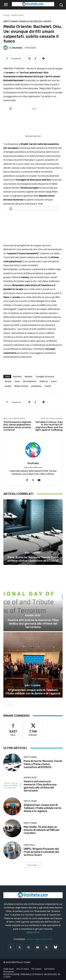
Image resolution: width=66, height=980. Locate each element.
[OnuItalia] (6, 47)
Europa (47, 21)
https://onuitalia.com (33, 467)
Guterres (44, 381)
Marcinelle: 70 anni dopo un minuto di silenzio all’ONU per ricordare (42, 830)
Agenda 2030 (32, 615)
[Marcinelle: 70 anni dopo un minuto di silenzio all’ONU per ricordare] (12, 828)
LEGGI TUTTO (33, 932)
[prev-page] (5, 704)
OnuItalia (17, 48)
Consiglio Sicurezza (30, 21)
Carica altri (32, 865)
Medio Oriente (21, 386)
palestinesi (36, 386)
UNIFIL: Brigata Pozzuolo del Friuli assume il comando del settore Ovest (41, 851)
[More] (43, 58)
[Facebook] (27, 479)
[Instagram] (28, 947)
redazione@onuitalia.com (39, 939)
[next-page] (11, 704)
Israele (8, 386)
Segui (33, 724)
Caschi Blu (29, 845)
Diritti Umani (18, 15)
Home (6, 15)
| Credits (26, 962)
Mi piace (13, 724)
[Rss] (46, 947)
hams (54, 381)
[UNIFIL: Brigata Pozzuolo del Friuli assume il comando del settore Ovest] (12, 850)
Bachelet (17, 376)
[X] (33, 479)
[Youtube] (39, 479)
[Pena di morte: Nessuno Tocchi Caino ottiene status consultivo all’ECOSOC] (33, 532)
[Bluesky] (55, 947)
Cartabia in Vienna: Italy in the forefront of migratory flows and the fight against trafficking (49, 426)
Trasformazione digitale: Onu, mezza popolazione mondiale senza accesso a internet (17, 426)
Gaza (17, 381)
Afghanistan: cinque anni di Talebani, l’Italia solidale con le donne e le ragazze (33, 691)
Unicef (48, 386)
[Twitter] (19, 947)
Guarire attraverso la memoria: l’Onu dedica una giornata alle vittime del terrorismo (33, 623)
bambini (28, 376)
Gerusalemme (29, 381)
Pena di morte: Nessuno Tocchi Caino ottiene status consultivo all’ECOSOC (33, 559)
